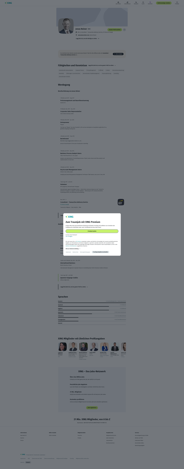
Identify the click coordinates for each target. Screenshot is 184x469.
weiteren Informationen (71, 246)
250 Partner (78, 241)
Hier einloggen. (69, 236)
